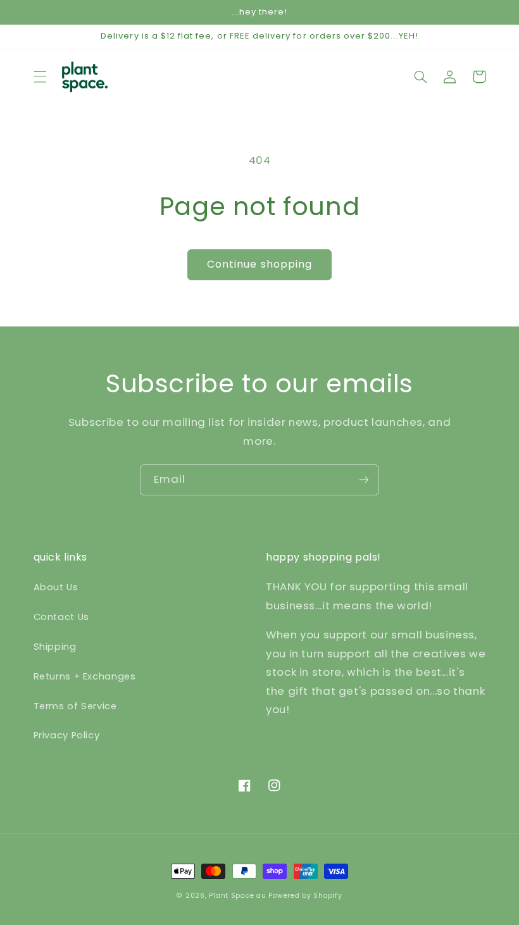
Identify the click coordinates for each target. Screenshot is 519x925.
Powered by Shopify (305, 895)
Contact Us (61, 617)
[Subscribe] (363, 479)
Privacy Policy (67, 735)
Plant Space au (237, 895)
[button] (39, 76)
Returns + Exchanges (85, 676)
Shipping (55, 646)
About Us (56, 587)
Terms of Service (75, 706)
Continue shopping (259, 264)
